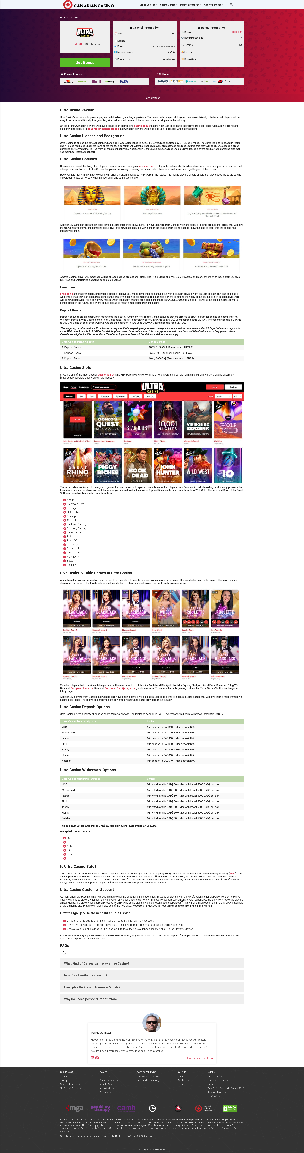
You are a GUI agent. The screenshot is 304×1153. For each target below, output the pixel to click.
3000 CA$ (237, 32)
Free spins (66, 293)
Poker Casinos (107, 1076)
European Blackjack (116, 688)
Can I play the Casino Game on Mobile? (92, 987)
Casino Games (167, 4)
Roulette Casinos (108, 1084)
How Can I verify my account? (85, 975)
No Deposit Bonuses (70, 1088)
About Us (182, 1076)
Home (63, 17)
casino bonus (142, 125)
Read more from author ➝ (200, 1058)
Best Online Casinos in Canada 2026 (226, 1088)
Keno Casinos (107, 1088)
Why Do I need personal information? (90, 999)
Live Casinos (214, 1096)
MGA (232, 873)
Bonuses (64, 1076)
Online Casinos (147, 4)
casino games (106, 374)
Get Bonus (85, 62)
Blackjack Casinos (109, 1080)
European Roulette (82, 688)
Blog (180, 1084)
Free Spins (65, 1080)
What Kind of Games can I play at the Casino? (97, 963)
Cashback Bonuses (70, 1084)
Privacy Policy (215, 1076)
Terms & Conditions (218, 1080)
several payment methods (103, 128)
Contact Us (183, 1080)
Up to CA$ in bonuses (85, 44)
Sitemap (212, 1084)
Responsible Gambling (148, 1080)
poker (132, 688)
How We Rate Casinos (148, 1076)
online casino (146, 166)
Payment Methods (190, 4)
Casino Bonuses (212, 4)
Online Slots (105, 1092)
